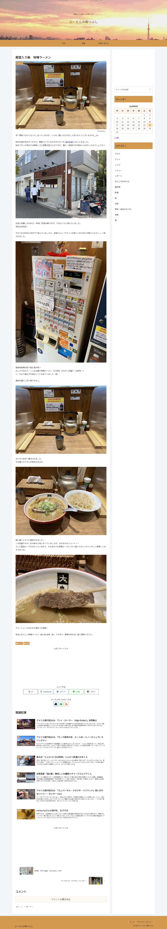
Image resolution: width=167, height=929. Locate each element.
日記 (27, 643)
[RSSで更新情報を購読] (66, 704)
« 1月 (116, 137)
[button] (91, 691)
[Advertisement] (61, 666)
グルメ (20, 643)
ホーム (132, 922)
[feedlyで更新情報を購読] (61, 704)
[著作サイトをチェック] (56, 704)
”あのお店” (69, 141)
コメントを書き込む (61, 899)
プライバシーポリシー (145, 922)
